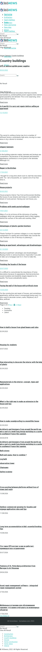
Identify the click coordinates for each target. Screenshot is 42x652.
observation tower (7, 463)
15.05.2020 (4, 290)
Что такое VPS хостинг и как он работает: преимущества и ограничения (17, 547)
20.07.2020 (4, 268)
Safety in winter (6, 472)
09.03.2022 (4, 70)
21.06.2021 (4, 151)
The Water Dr (4, 616)
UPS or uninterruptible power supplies (15, 66)
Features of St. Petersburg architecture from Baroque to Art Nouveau (17, 567)
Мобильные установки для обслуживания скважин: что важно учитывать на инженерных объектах (19, 607)
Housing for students (8, 345)
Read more (4, 102)
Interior (6, 30)
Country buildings (9, 31)
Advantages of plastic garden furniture (15, 226)
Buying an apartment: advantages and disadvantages (20, 245)
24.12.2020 (4, 230)
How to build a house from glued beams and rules (19, 327)
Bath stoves (4, 451)
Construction (8, 15)
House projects (6, 187)
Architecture (8, 17)
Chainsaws (4, 467)
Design (6, 22)
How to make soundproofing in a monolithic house (19, 421)
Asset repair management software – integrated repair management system (19, 586)
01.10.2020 (4, 249)
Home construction (10, 25)
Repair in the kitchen (8, 168)
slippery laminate (6, 147)
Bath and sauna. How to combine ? (13, 455)
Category (8, 56)
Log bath (3, 459)
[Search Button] (17, 34)
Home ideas (7, 27)
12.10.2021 (4, 113)
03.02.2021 (4, 191)
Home (2, 56)
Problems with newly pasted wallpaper (15, 207)
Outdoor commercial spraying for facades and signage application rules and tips (18, 508)
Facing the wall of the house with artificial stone (19, 286)
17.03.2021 (4, 172)
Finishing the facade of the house (13, 264)
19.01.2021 (4, 211)
